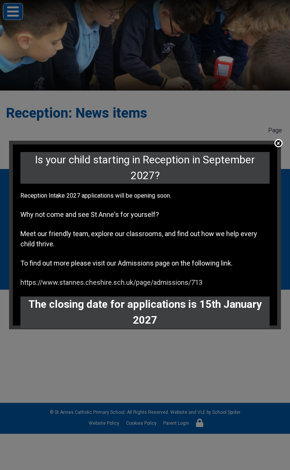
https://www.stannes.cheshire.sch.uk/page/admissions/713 (111, 282)
